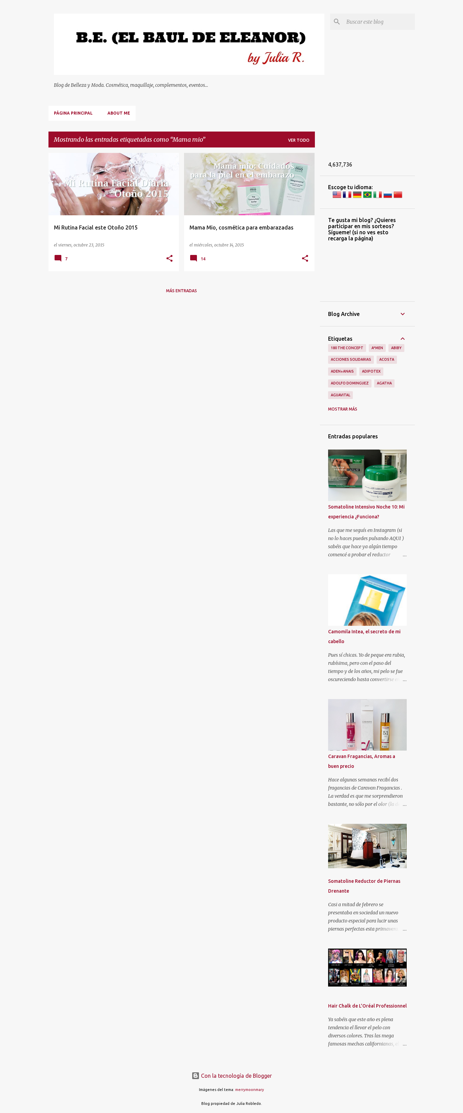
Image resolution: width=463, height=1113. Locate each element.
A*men (377, 348)
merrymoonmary (249, 1090)
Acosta (386, 359)
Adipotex (371, 371)
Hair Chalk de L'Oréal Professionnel (367, 1006)
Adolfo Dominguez (350, 383)
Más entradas (181, 291)
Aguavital (340, 395)
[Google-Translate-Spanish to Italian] (377, 197)
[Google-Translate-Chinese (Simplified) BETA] (398, 197)
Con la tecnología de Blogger (236, 1076)
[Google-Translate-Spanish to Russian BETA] (387, 197)
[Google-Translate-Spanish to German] (357, 197)
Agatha (384, 383)
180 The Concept (347, 348)
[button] (169, 258)
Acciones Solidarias (351, 359)
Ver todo (298, 140)
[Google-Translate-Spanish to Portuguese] (367, 197)
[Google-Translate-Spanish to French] (347, 197)
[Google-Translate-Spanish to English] (337, 197)
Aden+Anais (342, 371)
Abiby (396, 348)
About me (118, 113)
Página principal (73, 113)
